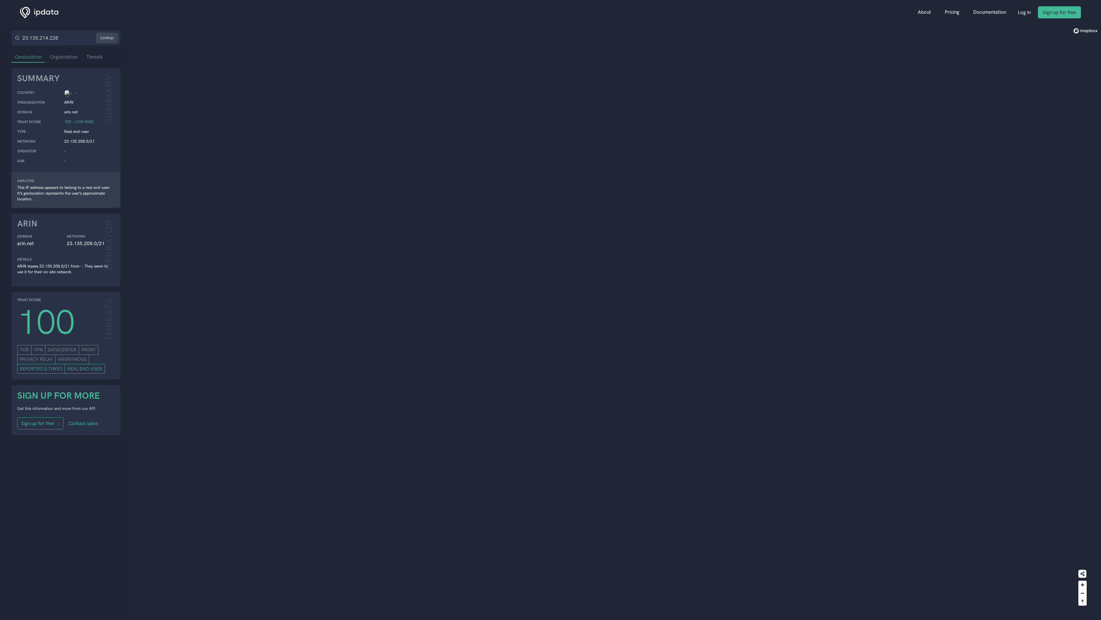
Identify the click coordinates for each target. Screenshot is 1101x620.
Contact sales (83, 423)
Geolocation (28, 57)
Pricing (952, 12)
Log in (1024, 12)
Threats (94, 57)
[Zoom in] (1082, 585)
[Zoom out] (1082, 593)
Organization (64, 57)
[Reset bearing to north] (1082, 601)
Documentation (989, 12)
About (924, 12)
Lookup (107, 37)
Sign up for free (1059, 12)
